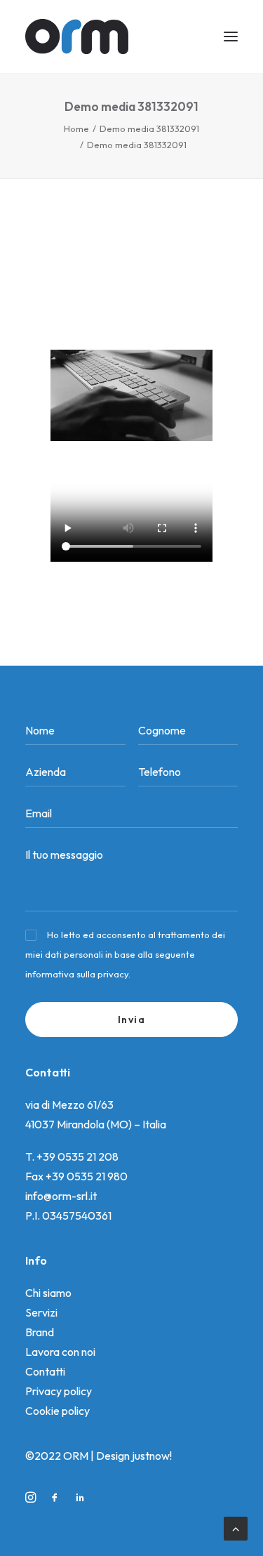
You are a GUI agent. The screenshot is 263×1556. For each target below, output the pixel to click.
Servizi (41, 1312)
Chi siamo (48, 1293)
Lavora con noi (60, 1352)
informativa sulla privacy (76, 974)
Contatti (45, 1371)
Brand (39, 1332)
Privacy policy (58, 1391)
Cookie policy (57, 1411)
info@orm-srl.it (61, 1196)
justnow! (152, 1456)
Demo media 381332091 (149, 128)
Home (76, 128)
